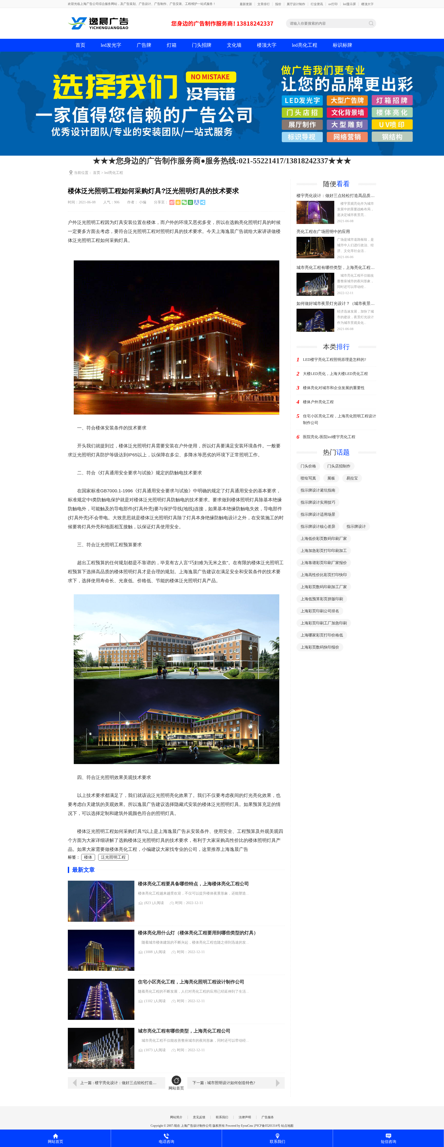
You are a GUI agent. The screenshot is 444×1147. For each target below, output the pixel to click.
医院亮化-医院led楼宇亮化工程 (329, 437)
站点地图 (287, 1125)
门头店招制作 (338, 466)
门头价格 (308, 466)
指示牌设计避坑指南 (318, 490)
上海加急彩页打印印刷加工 (324, 551)
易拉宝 (352, 478)
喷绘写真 (308, 478)
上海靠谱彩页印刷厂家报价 (324, 563)
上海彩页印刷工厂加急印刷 (324, 623)
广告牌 (144, 45)
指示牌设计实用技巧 (318, 502)
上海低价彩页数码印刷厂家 (324, 539)
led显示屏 (349, 4)
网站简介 (176, 1117)
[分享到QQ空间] (178, 202)
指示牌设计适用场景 (318, 514)
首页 (80, 45)
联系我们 (222, 1117)
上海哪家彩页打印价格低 (322, 635)
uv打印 (333, 4)
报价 (278, 4)
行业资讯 (317, 4)
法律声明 (245, 1117)
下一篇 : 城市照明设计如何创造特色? (223, 1083)
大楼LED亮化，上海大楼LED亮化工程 (335, 374)
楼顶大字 (367, 4)
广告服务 (268, 1117)
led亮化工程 (304, 45)
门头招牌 (201, 45)
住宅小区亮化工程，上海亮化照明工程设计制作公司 (339, 419)
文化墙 (234, 45)
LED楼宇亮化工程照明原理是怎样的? (334, 360)
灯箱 (172, 45)
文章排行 (263, 4)
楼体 (88, 857)
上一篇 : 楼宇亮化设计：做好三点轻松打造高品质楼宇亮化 (119, 1083)
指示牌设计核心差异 (318, 526)
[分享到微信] (184, 202)
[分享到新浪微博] (171, 202)
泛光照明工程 (113, 857)
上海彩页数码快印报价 (320, 647)
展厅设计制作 (296, 4)
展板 (331, 478)
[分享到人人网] (196, 202)
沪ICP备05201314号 (267, 1125)
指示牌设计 (356, 526)
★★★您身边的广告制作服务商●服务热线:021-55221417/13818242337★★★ (222, 160)
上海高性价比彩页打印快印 (324, 575)
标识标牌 (342, 45)
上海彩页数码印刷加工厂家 (324, 587)
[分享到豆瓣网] (190, 202)
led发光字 (111, 45)
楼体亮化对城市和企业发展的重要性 (334, 388)
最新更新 (246, 4)
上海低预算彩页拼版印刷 (322, 599)
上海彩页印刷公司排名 (320, 611)
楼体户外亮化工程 (318, 402)
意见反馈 (199, 1117)
